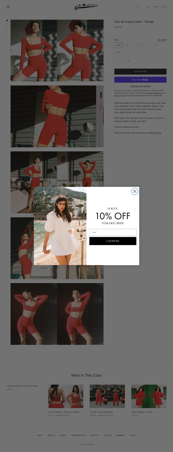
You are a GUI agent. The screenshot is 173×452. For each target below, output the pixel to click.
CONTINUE (112, 241)
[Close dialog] (134, 191)
